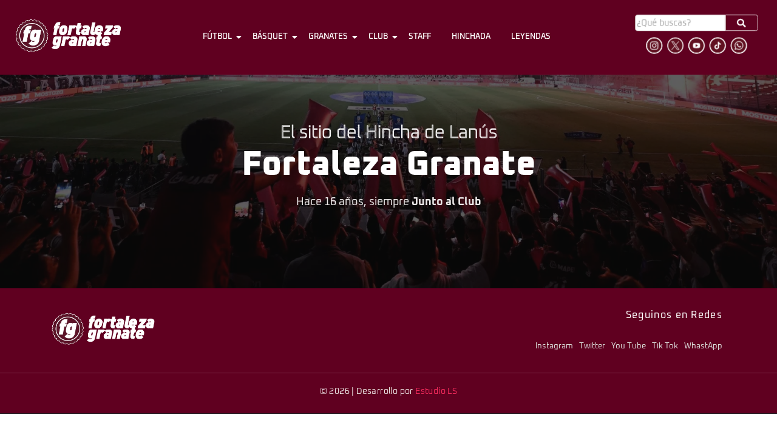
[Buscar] (741, 23)
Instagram (554, 346)
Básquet (270, 37)
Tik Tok (665, 346)
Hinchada (471, 37)
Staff (420, 37)
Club (378, 37)
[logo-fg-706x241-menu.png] (68, 35)
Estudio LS (436, 391)
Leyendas (531, 37)
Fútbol (217, 37)
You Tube (628, 346)
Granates (328, 37)
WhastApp (703, 346)
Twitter (592, 346)
